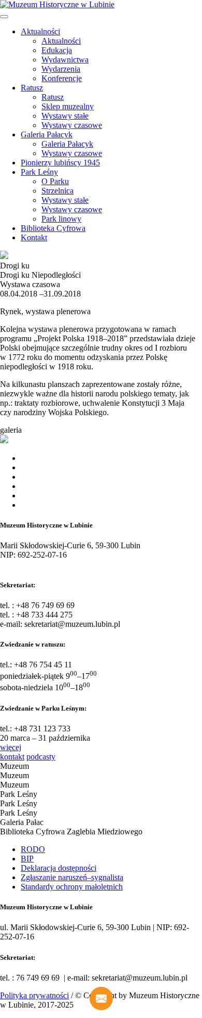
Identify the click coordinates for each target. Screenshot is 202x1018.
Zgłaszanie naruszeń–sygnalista (72, 877)
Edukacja (56, 50)
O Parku (55, 181)
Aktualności (40, 31)
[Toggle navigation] (4, 16)
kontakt (12, 756)
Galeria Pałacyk (47, 134)
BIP (27, 858)
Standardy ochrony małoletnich (72, 886)
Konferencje (61, 78)
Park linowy (61, 218)
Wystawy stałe (65, 115)
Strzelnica (57, 190)
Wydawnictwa (65, 59)
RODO (33, 849)
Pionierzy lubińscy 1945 (60, 162)
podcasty (40, 756)
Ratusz (32, 87)
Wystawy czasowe (71, 125)
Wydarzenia (60, 69)
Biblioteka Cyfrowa (53, 228)
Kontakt (34, 237)
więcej (10, 747)
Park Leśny (39, 171)
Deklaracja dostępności (58, 868)
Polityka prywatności (34, 995)
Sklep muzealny (67, 106)
